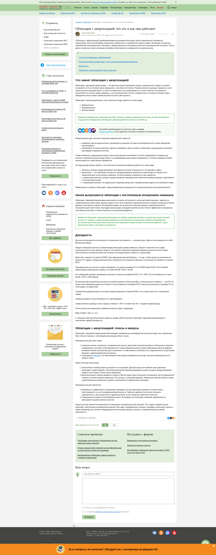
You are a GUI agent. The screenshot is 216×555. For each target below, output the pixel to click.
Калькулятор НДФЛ (137, 13)
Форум (160, 8)
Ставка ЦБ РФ (117, 13)
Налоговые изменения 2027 (55, 41)
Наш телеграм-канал (56, 65)
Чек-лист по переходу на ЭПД (93, 13)
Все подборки (55, 238)
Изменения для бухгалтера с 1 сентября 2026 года (54, 82)
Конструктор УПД (158, 13)
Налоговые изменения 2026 (55, 44)
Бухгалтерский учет (52, 30)
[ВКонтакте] (168, 418)
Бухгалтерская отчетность (55, 33)
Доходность (84, 66)
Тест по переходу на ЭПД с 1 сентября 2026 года (54, 92)
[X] (171, 418)
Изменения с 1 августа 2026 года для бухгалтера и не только (55, 101)
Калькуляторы (130, 8)
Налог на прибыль (51, 48)
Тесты (152, 8)
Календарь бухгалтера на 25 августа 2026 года (53, 110)
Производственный (55, 276)
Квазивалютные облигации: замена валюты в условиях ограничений (97, 456)
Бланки (95, 8)
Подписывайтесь (106, 132)
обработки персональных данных (107, 512)
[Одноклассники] (173, 418)
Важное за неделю (47, 13)
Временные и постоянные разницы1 (142, 441)
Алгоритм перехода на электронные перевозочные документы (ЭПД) (53, 151)
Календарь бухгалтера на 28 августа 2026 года (53, 120)
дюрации (96, 355)
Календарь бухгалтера (55, 269)
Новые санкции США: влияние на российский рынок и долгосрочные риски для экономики (99, 449)
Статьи (86, 8)
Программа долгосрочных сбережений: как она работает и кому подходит (97, 442)
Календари (142, 8)
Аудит (46, 37)
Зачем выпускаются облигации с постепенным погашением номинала (108, 62)
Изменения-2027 (68, 13)
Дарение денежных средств (139, 445)
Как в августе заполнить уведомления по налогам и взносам (53, 139)
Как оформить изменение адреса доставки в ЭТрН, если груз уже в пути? (148, 451)
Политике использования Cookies (104, 2)
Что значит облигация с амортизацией (95, 57)
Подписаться (55, 176)
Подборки (104, 8)
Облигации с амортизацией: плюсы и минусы (98, 70)
